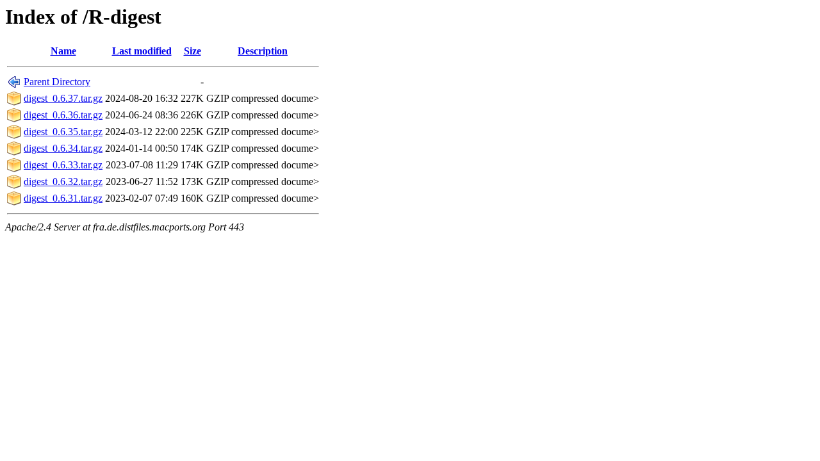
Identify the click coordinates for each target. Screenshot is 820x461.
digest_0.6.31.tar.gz (63, 198)
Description (263, 50)
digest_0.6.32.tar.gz (63, 181)
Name (63, 50)
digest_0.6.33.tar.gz (63, 164)
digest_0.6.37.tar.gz (63, 98)
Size (192, 50)
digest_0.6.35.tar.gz (63, 131)
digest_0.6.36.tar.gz (63, 114)
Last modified (142, 50)
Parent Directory (57, 81)
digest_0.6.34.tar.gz (63, 148)
